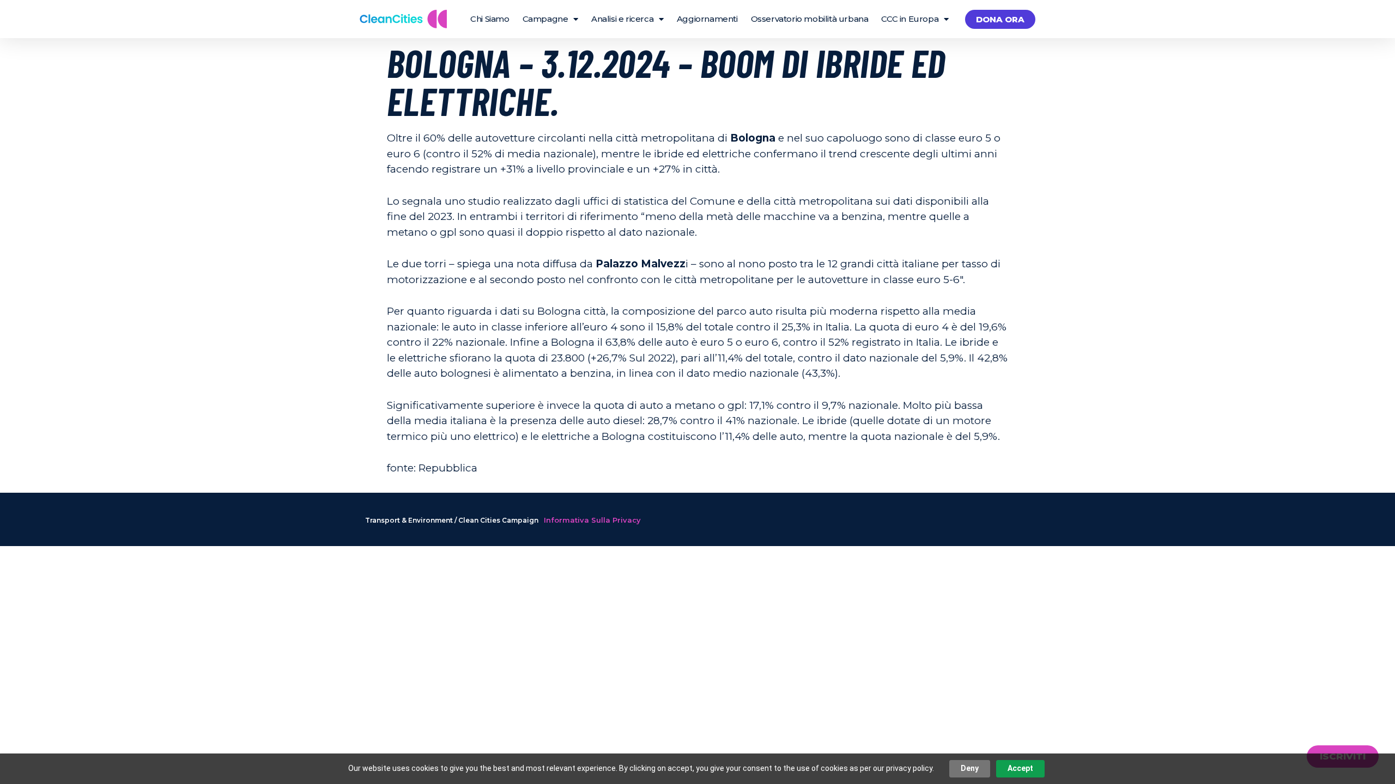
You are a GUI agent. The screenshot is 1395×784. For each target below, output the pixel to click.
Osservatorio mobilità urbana (810, 19)
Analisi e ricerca (622, 19)
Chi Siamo (489, 19)
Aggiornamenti (707, 19)
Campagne (545, 19)
